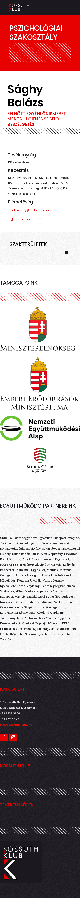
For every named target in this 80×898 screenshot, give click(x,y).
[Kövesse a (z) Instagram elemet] (13, 737)
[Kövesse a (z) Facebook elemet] (4, 737)
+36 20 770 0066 (28, 219)
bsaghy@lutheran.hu (31, 210)
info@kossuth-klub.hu (16, 725)
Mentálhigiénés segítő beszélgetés (33, 121)
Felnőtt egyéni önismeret (36, 114)
